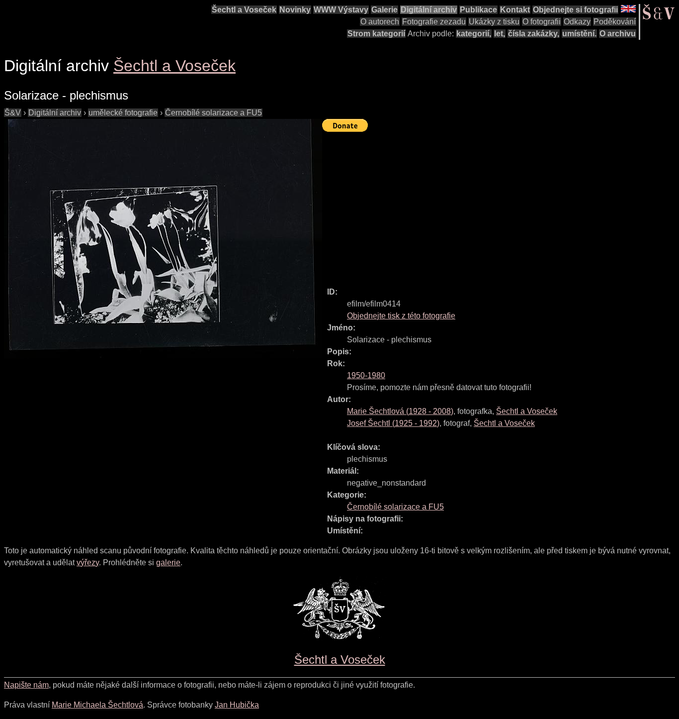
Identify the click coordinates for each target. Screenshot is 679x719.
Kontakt (515, 9)
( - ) (400, 411)
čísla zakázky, (533, 33)
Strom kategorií (376, 33)
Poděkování (615, 21)
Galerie (384, 9)
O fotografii (541, 21)
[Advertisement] (500, 205)
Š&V (12, 112)
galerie (168, 562)
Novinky (295, 9)
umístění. (579, 33)
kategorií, (473, 33)
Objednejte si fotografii (575, 9)
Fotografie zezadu (434, 21)
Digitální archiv (429, 9)
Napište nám (26, 685)
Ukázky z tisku (494, 21)
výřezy (88, 562)
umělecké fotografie (123, 112)
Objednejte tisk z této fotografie (401, 315)
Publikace (478, 9)
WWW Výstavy (341, 9)
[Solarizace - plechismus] (163, 238)
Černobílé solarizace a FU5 (213, 112)
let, (499, 33)
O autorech (379, 21)
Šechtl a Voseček (244, 9)
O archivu (617, 33)
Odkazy (577, 21)
